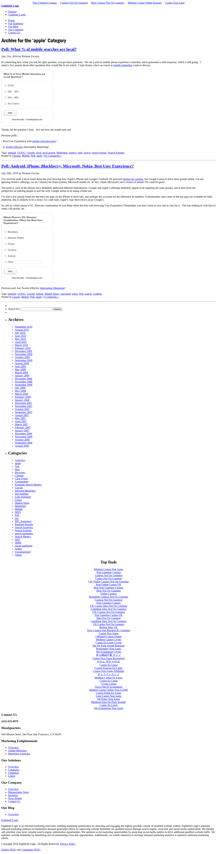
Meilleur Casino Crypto (108, 639)
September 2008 (23, 384)
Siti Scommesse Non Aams (108, 708)
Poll (33, 155)
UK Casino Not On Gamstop (108, 624)
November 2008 (23, 381)
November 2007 (23, 406)
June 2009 (20, 366)
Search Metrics (23, 536)
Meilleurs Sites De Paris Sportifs (108, 702)
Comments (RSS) (30, 849)
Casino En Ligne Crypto (108, 642)
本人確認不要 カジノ (108, 655)
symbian (97, 293)
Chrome (16, 155)
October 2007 (22, 409)
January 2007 (22, 430)
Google (31, 152)
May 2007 (20, 418)
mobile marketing (122, 65)
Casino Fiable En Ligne (108, 693)
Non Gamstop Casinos (45, 2)
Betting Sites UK (108, 627)
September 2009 (23, 360)
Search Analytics (24, 527)
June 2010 (20, 335)
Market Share (52, 293)
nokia (75, 293)
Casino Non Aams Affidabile (108, 671)
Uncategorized (23, 551)
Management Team (18, 792)
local (38, 152)
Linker (18, 499)
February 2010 (23, 348)
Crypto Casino (108, 683)
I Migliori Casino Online (108, 636)
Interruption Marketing (52, 288)
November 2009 (23, 354)
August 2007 (22, 415)
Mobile (25, 155)
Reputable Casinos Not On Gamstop (108, 596)
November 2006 (23, 436)
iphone (39, 293)
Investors (13, 795)
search (87, 152)
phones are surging (133, 179)
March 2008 (21, 393)
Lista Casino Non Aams (108, 696)
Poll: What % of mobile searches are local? (39, 49)
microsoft (66, 293)
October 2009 (22, 357)
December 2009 (23, 351)
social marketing (23, 545)
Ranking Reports (24, 524)
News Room (15, 798)
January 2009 (22, 375)
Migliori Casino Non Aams (108, 569)
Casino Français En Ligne (108, 668)
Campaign (13, 769)
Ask (17, 466)
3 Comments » (51, 296)
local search (49, 152)
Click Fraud (21, 478)
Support (12, 11)
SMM (18, 542)
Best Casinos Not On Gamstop (107, 2)
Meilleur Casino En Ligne (108, 677)
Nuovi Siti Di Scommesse (108, 686)
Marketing (61, 152)
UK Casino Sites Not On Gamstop (108, 605)
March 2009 (21, 372)
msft (80, 152)
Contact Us (14, 32)
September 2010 (23, 326)
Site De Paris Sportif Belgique (108, 645)
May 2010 (20, 339)
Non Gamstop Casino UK (109, 615)
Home (11, 20)
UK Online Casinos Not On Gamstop (108, 581)
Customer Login (17, 14)
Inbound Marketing (25, 490)
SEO (17, 539)
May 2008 (20, 390)
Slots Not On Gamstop (108, 590)
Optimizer (13, 772)
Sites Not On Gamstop (108, 618)
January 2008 (22, 400)
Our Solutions (15, 23)
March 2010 (21, 345)
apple (39, 155)
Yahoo (18, 554)
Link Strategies (23, 496)
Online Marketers (17, 750)
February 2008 (23, 397)
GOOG (21, 152)
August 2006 (22, 445)
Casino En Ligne (109, 665)
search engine (99, 152)
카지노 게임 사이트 (108, 661)
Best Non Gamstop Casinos (108, 587)
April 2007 (21, 421)
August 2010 (22, 329)
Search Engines (116, 152)
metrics (72, 152)
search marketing (24, 533)
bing (17, 469)
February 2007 (23, 427)
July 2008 (20, 387)
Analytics (20, 460)
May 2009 (20, 369)
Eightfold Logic (10, 5)
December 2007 (23, 403)
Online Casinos (108, 593)
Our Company (16, 29)
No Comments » (53, 155)
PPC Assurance (23, 521)
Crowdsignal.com (34, 119)
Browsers (20, 472)
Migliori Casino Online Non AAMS (108, 689)
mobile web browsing (43, 141)
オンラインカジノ (108, 674)
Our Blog (13, 26)
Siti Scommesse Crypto (108, 651)
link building (21, 493)
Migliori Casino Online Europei (145, 2)
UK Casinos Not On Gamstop (108, 612)
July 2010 (20, 332)
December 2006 (23, 433)
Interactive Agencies (19, 753)
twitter (18, 548)
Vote (10, 113)
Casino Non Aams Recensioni (108, 658)
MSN (18, 512)
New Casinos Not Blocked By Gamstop (108, 630)
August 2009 (22, 363)
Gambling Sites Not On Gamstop (108, 609)
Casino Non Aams (175, 2)
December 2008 (23, 378)
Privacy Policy (68, 843)
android (12, 152)
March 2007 (21, 424)
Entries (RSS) (8, 849)
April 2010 (21, 342)
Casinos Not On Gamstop (74, 2)
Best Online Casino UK (108, 584)
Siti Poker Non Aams (108, 699)
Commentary (22, 481)
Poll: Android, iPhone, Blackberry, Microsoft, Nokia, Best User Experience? (67, 166)
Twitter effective (14, 147)
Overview (13, 747)
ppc (17, 518)
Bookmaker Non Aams (108, 648)
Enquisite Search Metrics (28, 484)
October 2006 (22, 439)
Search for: (14, 309)
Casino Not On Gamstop (108, 578)
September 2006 (23, 442)
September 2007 (23, 412)
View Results (18, 119)
